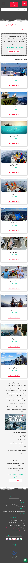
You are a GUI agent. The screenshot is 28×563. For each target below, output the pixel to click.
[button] (3, 3)
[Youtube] (12, 539)
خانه (26, 29)
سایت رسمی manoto (20, 500)
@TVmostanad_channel (12, 528)
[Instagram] (15, 539)
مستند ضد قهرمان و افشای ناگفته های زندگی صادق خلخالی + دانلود (14, 505)
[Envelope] (7, 539)
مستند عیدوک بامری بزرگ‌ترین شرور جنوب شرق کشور (14, 511)
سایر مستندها (20, 29)
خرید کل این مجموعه (14, 51)
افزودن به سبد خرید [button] (14, 85)
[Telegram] (18, 539)
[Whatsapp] (21, 539)
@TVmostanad (16, 531)
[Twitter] (10, 539)
